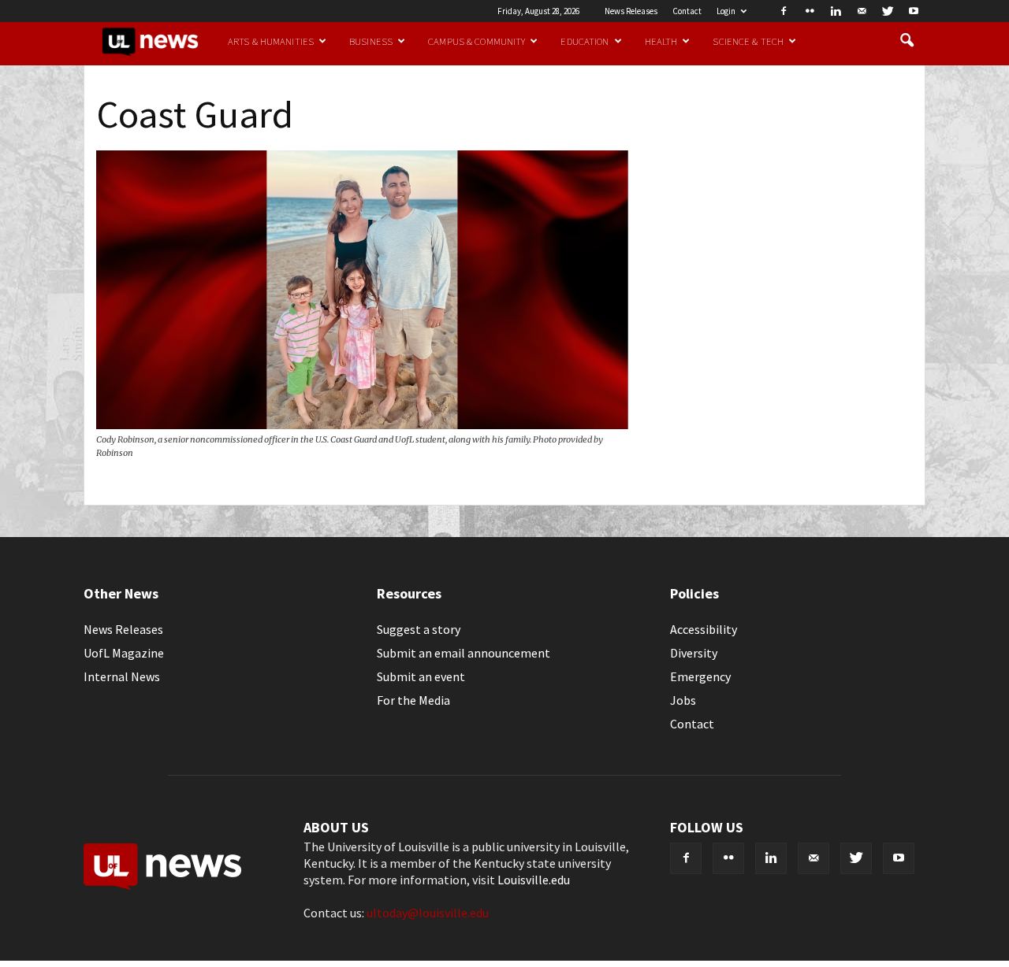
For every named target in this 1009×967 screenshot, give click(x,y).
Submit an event (421, 676)
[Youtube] (913, 11)
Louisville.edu (533, 879)
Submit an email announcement (463, 653)
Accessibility (703, 629)
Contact (687, 11)
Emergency (700, 676)
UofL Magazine (124, 653)
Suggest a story (418, 629)
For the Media (413, 700)
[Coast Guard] (362, 424)
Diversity (693, 653)
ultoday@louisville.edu (428, 913)
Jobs (683, 700)
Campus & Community (476, 41)
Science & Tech (748, 41)
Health (661, 41)
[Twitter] (887, 11)
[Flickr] (809, 11)
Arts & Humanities (271, 41)
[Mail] (861, 11)
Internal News (122, 676)
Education (584, 41)
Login (726, 11)
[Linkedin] (835, 11)
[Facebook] (783, 11)
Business (371, 41)
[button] (906, 41)
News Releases (631, 11)
